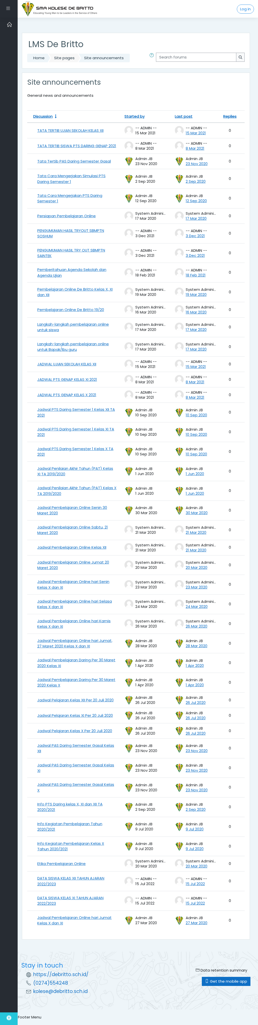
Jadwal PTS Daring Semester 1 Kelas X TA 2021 (75, 451)
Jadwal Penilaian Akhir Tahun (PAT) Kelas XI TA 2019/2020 (75, 471)
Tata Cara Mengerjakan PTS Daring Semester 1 (69, 198)
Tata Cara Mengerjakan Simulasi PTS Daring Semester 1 (71, 178)
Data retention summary (223, 970)
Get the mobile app (228, 981)
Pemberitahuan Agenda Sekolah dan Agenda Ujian (71, 272)
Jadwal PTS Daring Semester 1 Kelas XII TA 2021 (76, 412)
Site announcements (104, 57)
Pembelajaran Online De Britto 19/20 (70, 309)
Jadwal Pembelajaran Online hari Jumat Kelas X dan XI (74, 920)
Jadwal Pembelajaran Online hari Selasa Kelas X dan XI (74, 604)
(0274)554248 (50, 983)
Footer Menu (29, 1017)
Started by (134, 116)
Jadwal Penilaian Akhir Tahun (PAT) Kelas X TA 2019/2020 (76, 490)
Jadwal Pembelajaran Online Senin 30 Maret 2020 (72, 510)
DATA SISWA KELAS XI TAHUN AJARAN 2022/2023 (70, 900)
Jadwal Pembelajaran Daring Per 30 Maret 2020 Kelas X (76, 682)
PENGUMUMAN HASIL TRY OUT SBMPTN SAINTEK (71, 252)
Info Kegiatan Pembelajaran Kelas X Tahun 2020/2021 (70, 846)
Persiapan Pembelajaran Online (66, 216)
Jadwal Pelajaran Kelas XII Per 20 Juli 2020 (75, 700)
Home (39, 57)
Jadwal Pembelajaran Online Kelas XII (71, 547)
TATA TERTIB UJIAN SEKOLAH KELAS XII (70, 130)
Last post (183, 116)
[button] (152, 58)
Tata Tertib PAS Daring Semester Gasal (74, 161)
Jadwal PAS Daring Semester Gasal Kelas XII (75, 748)
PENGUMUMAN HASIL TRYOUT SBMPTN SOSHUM (70, 233)
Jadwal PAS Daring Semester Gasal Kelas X (75, 787)
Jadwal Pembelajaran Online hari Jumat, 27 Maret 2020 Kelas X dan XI (74, 643)
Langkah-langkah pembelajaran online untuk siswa (73, 327)
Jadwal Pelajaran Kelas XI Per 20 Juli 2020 (75, 715)
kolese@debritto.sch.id (60, 991)
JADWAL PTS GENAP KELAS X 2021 (66, 394)
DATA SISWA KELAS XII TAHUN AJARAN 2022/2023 (70, 881)
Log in (245, 9)
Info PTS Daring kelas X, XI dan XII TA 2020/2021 (70, 806)
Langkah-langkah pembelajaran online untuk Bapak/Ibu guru (73, 346)
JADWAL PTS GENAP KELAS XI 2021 (67, 379)
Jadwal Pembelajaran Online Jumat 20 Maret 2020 (73, 565)
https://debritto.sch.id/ (60, 974)
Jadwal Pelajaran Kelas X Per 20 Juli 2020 (74, 730)
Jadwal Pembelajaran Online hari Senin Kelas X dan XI (73, 584)
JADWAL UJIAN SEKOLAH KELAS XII (66, 364)
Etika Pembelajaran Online (61, 863)
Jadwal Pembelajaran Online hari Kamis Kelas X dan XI (74, 623)
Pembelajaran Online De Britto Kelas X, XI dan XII (75, 292)
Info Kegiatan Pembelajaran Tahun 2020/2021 (69, 826)
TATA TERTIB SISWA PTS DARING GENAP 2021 (76, 145)
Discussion (43, 116)
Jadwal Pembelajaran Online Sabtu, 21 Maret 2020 (72, 529)
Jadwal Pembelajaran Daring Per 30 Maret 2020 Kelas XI (76, 662)
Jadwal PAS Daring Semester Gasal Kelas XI (75, 767)
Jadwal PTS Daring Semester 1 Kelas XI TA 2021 (75, 431)
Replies (230, 116)
